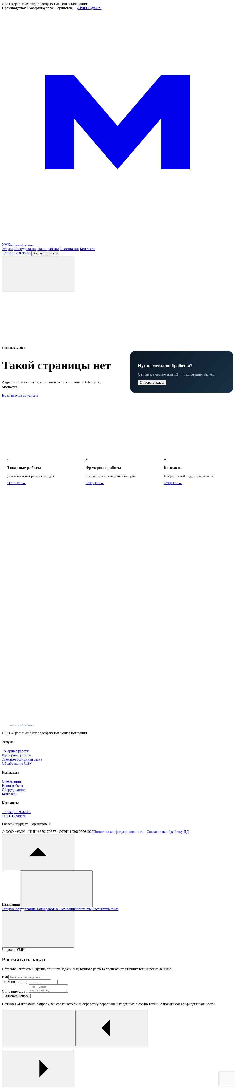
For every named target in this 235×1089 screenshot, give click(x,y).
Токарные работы (15, 751)
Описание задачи (15, 991)
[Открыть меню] (38, 274)
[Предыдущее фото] (111, 1028)
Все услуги (29, 395)
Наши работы (48, 249)
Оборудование (25, 249)
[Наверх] (38, 852)
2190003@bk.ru (89, 8)
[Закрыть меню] (56, 888)
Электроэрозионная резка (22, 759)
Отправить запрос (16, 996)
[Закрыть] (38, 929)
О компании (69, 249)
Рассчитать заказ (45, 253)
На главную (11, 395)
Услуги (7, 249)
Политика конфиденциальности (118, 832)
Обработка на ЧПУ (17, 763)
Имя (5, 977)
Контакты (87, 249)
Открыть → (16, 483)
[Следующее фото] (38, 1069)
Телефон (8, 982)
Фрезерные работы (16, 755)
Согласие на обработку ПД (168, 832)
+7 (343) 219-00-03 (16, 253)
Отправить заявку (152, 382)
